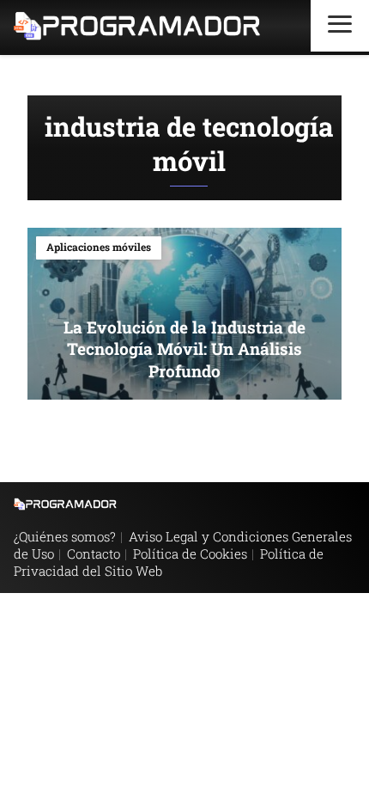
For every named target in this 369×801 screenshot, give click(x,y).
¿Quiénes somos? (65, 536)
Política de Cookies (190, 553)
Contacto (93, 553)
